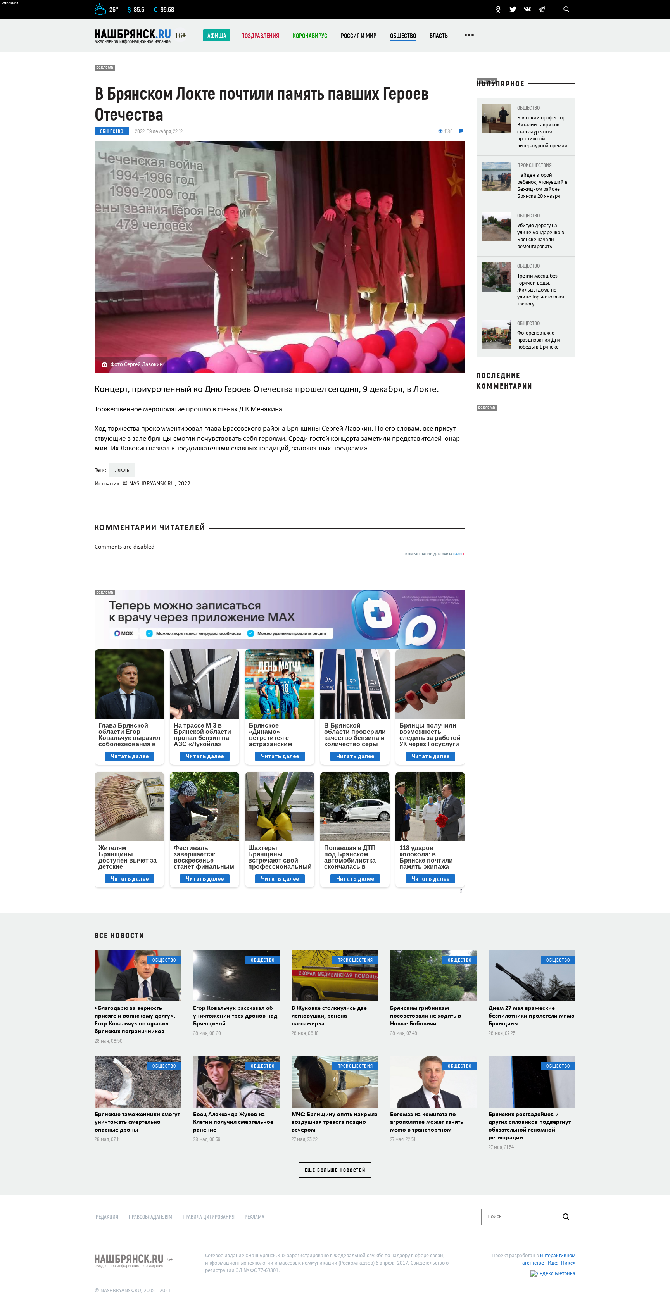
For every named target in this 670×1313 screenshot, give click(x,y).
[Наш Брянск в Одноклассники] (498, 9)
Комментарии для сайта (435, 554)
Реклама (254, 1216)
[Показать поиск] (566, 9)
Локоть (122, 469)
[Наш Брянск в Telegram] (541, 9)
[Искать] (566, 1217)
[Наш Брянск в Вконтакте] (527, 9)
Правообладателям (151, 1216)
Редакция (107, 1216)
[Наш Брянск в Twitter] (512, 9)
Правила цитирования (209, 1216)
